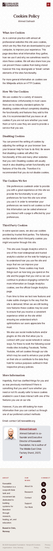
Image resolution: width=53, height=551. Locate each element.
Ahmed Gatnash (26, 21)
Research (29, 492)
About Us (29, 486)
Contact (28, 498)
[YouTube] (43, 490)
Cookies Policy (37, 546)
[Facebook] (43, 503)
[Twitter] (43, 484)
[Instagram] (43, 497)
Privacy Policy (47, 546)
